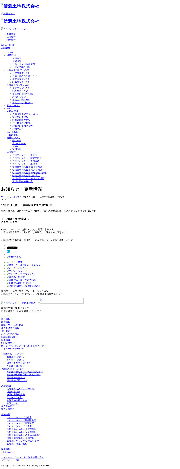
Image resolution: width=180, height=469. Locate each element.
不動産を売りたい (21, 99)
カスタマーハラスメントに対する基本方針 (22, 346)
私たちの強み (19, 143)
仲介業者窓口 (8, 406)
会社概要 (11, 34)
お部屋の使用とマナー (23, 126)
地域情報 (16, 61)
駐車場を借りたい (21, 82)
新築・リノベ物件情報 (23, 64)
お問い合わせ (8, 343)
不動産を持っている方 (12, 368)
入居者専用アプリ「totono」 (26, 114)
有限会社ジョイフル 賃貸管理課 (28, 178)
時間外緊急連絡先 (21, 120)
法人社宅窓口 (8, 409)
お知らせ (16, 58)
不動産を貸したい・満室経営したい (25, 371)
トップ (4, 316)
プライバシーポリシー (12, 348)
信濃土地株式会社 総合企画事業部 (29, 172)
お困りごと (18, 129)
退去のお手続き (20, 117)
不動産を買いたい (21, 79)
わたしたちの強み (10, 334)
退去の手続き (13, 391)
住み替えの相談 (14, 397)
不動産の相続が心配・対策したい (23, 374)
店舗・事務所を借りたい (24, 76)
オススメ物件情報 (10, 328)
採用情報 (11, 40)
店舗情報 (11, 37)
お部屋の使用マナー (17, 400)
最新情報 (5, 319)
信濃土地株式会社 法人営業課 (27, 169)
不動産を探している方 (12, 354)
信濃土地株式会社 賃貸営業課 (27, 167)
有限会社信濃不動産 (22, 181)
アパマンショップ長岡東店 (25, 161)
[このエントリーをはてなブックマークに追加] (8, 252)
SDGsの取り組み (9, 337)
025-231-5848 (7, 45)
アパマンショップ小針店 (24, 155)
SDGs (15, 146)
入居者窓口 (6, 385)
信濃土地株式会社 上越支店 (26, 175)
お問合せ (5, 47)
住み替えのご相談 (21, 123)
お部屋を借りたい (21, 73)
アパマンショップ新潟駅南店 (27, 158)
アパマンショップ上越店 (24, 164)
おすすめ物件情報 (21, 67)
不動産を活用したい (22, 102)
